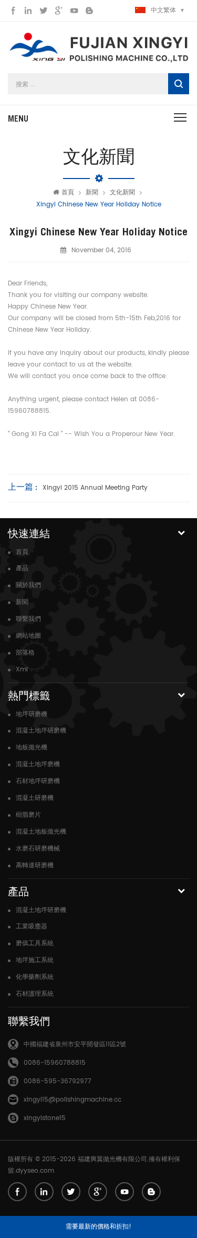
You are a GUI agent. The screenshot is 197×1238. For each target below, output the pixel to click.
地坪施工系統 (35, 960)
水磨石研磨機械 (38, 849)
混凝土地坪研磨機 (41, 731)
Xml (22, 670)
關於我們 (28, 585)
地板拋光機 (31, 747)
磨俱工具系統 (35, 943)
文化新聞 (122, 192)
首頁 (67, 192)
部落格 (25, 653)
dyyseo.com (35, 1171)
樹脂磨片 (28, 815)
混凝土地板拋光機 (41, 832)
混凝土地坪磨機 (38, 764)
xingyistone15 (45, 1118)
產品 (22, 568)
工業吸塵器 (31, 927)
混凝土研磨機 (35, 798)
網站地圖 (28, 636)
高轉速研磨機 (35, 865)
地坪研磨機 (31, 714)
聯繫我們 (28, 619)
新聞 (92, 192)
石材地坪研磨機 (38, 781)
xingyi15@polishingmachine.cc (72, 1100)
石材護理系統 (35, 994)
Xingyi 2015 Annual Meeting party (95, 488)
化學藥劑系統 (35, 977)
